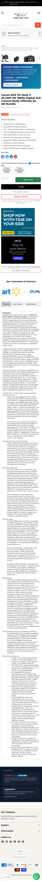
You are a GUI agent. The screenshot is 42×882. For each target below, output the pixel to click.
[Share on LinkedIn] (11, 156)
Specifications (31, 304)
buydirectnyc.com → (11, 796)
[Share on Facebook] (2, 156)
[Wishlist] (1, 7)
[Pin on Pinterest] (15, 156)
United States (20, 857)
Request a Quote (21, 197)
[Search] (38, 25)
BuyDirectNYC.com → (31, 3)
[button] (21, 271)
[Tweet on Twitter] (7, 156)
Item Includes (18, 304)
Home (3, 46)
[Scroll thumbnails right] (39, 58)
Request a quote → (12, 85)
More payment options (21, 192)
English (20, 851)
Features (6, 304)
